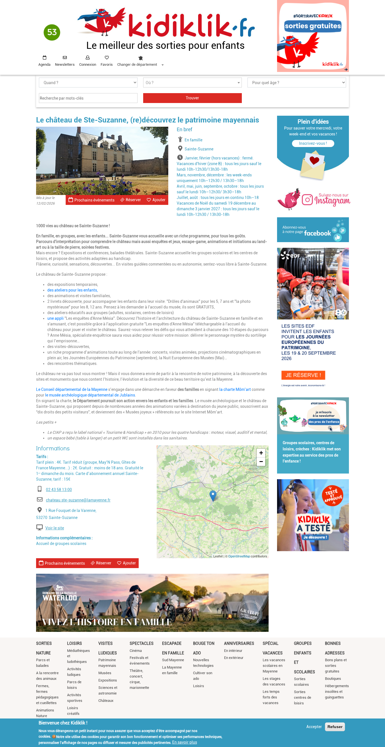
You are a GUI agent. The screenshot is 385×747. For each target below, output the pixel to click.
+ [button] (261, 452)
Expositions (107, 680)
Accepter (314, 726)
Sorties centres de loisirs (302, 697)
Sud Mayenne (173, 660)
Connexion (87, 64)
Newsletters (65, 64)
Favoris (107, 64)
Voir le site (54, 528)
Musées (104, 673)
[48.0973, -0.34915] (212, 496)
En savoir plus (184, 742)
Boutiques (333, 678)
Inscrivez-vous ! (313, 143)
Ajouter (158, 200)
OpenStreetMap (239, 556)
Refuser (335, 726)
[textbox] (192, 83)
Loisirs (74, 643)
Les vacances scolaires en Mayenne (274, 665)
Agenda (44, 64)
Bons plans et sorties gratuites (336, 665)
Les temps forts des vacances (271, 697)
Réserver (133, 200)
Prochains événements (94, 200)
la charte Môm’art (235, 389)
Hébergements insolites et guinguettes (337, 691)
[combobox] (140, 59)
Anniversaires (239, 643)
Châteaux (106, 700)
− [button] (261, 461)
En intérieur (233, 651)
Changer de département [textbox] (137, 64)
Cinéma (136, 651)
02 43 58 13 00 (59, 489)
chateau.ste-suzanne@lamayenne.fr (78, 500)
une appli (55, 318)
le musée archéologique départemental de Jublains (90, 395)
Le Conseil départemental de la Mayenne (71, 389)
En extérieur (234, 658)
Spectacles (142, 643)
